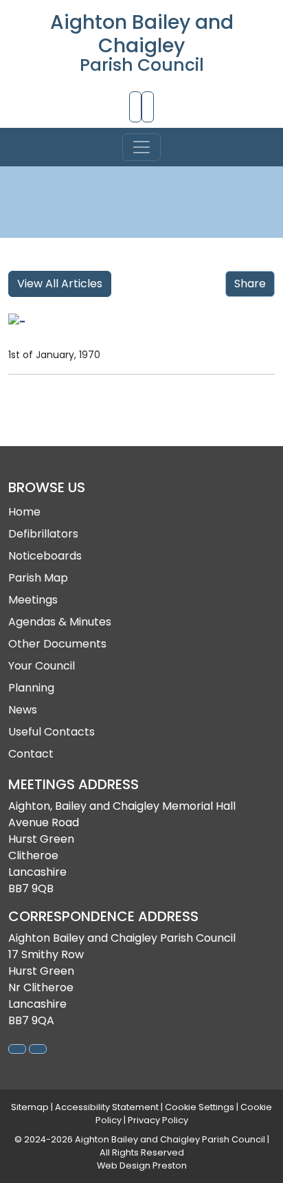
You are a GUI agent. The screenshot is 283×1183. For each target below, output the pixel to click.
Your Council (41, 666)
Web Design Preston (142, 1165)
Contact (31, 754)
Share (250, 283)
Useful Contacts (51, 732)
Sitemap (30, 1107)
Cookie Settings (199, 1107)
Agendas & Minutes (59, 622)
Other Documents (57, 644)
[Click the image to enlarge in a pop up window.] (141, 321)
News (22, 710)
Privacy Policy (158, 1120)
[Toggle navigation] (141, 147)
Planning (31, 688)
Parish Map (38, 578)
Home (24, 512)
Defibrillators (43, 534)
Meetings (33, 600)
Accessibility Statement (107, 1107)
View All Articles (59, 283)
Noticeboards (45, 556)
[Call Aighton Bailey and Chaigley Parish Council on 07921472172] (135, 106)
